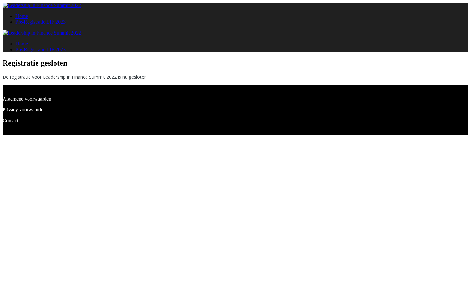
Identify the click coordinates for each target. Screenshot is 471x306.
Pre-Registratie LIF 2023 (40, 22)
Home (21, 16)
